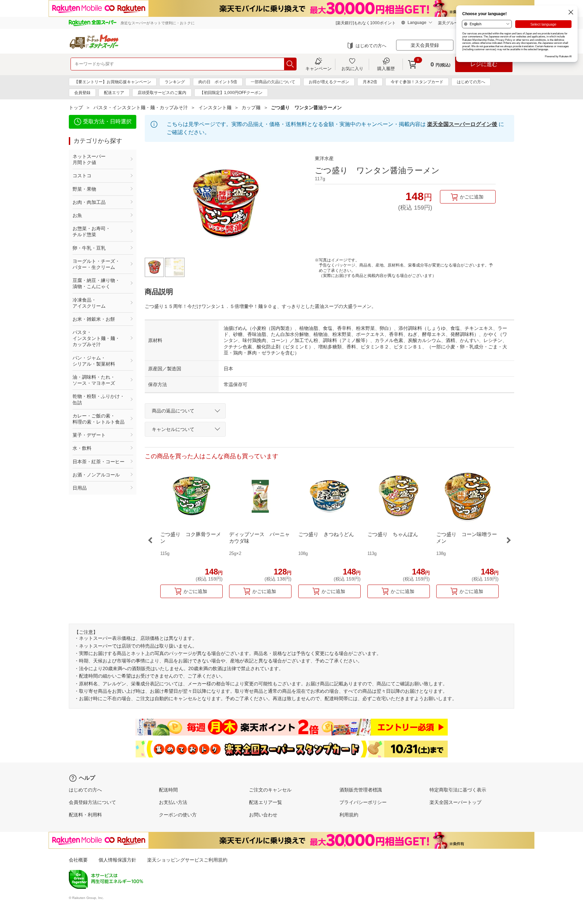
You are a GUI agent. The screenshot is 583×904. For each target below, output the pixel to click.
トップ (76, 107)
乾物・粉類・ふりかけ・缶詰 (98, 399)
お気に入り (352, 68)
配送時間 (168, 789)
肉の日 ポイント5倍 (217, 82)
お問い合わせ (263, 814)
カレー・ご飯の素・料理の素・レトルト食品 (98, 419)
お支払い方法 (173, 802)
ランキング (175, 82)
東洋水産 (324, 158)
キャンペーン (318, 68)
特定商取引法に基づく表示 (457, 789)
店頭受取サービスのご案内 (162, 92)
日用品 (80, 488)
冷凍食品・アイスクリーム (89, 303)
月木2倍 (370, 82)
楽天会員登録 (425, 45)
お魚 (77, 215)
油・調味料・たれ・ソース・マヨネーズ (94, 380)
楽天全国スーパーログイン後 (462, 124)
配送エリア (114, 92)
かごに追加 (471, 196)
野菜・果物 (84, 189)
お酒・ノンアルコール (96, 474)
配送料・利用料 (85, 814)
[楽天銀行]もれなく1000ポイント (366, 23)
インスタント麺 (214, 107)
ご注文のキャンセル (270, 789)
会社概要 (78, 860)
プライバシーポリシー (363, 802)
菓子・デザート (89, 435)
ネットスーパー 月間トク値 (98, 159)
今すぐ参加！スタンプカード (417, 82)
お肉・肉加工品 (89, 202)
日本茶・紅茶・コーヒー (98, 461)
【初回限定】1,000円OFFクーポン (231, 92)
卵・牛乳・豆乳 (89, 248)
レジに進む (483, 64)
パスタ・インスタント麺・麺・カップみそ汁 (140, 107)
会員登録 (82, 92)
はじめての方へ (371, 45)
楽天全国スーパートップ (455, 802)
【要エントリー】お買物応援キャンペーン (112, 82)
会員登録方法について (92, 802)
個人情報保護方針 (117, 860)
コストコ (82, 175)
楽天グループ (450, 23)
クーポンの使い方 (178, 814)
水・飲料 (82, 448)
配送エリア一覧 (265, 802)
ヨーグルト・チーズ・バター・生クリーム (96, 264)
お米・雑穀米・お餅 (94, 319)
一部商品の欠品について (273, 82)
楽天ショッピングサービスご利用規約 (187, 860)
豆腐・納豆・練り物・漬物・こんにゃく (96, 283)
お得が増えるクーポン (329, 82)
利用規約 (348, 814)
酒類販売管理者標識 (360, 789)
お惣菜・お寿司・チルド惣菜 (91, 231)
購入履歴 (386, 68)
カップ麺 (251, 107)
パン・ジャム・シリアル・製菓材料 (94, 361)
